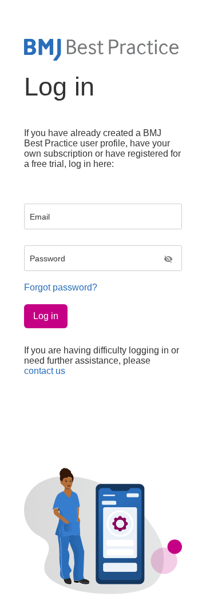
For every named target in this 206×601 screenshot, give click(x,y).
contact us (44, 371)
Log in (45, 316)
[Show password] (168, 260)
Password (47, 258)
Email (40, 216)
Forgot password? (60, 287)
